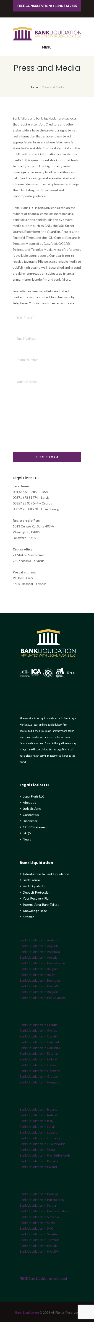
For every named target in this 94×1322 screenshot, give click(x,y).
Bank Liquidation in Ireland (38, 1115)
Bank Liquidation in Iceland (38, 1109)
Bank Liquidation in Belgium (39, 969)
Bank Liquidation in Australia (40, 952)
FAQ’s (27, 833)
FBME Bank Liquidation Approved (43, 1278)
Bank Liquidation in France (38, 1065)
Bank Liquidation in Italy (36, 1121)
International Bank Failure (41, 904)
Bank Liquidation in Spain (37, 1223)
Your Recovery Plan (36, 898)
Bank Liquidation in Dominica (40, 1048)
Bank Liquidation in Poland (38, 1167)
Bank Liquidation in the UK (38, 1246)
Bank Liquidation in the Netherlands (45, 1155)
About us (29, 802)
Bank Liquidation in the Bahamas (42, 963)
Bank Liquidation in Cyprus (38, 1030)
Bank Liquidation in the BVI (39, 986)
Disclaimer (30, 821)
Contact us (31, 815)
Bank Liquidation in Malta (37, 1149)
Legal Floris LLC (33, 796)
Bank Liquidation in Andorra (39, 940)
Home (34, 87)
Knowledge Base (35, 911)
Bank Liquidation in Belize (37, 975)
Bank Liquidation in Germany (40, 1071)
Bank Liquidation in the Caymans (43, 998)
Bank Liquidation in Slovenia (39, 1217)
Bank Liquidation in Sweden (39, 1234)
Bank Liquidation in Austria (38, 957)
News (27, 839)
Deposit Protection (36, 892)
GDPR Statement (35, 827)
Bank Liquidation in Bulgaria (39, 992)
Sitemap (28, 917)
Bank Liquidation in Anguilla (39, 946)
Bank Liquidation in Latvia (37, 1126)
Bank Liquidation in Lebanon (39, 1132)
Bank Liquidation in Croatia (38, 1025)
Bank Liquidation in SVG (37, 1228)
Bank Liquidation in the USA (39, 1251)
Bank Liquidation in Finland (38, 1059)
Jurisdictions (32, 808)
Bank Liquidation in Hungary (39, 1082)
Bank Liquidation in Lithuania (40, 1138)
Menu (47, 47)
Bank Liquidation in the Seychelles (44, 1211)
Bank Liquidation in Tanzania (39, 1240)
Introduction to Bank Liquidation (46, 874)
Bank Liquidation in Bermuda (40, 980)
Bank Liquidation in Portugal (39, 1194)
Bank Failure (31, 880)
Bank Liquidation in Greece (39, 1076)
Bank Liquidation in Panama (39, 1161)
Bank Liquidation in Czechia (39, 1036)
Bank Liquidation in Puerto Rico (42, 1200)
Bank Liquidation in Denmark (40, 1042)
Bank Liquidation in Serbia (38, 1205)
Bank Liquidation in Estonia (39, 1053)
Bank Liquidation (34, 886)
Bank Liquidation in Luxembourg (42, 1144)
